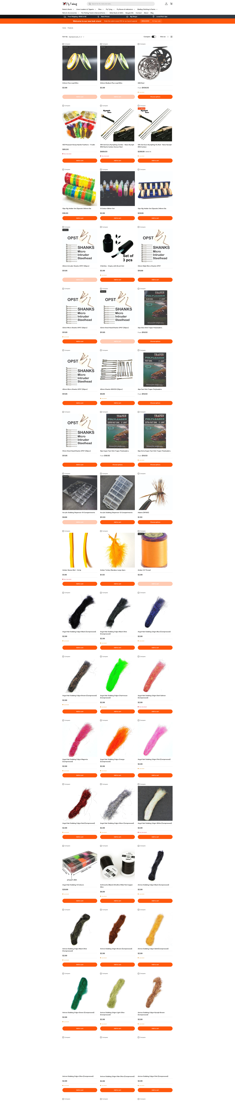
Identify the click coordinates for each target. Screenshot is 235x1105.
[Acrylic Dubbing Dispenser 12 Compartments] (117, 492)
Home (64, 28)
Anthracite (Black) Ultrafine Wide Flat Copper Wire (116, 886)
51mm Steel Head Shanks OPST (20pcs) (76, 451)
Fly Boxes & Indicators (125, 9)
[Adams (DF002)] (155, 492)
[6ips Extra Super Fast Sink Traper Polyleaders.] (155, 431)
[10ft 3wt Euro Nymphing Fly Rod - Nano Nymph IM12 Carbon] (155, 124)
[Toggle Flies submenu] (103, 9)
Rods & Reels (67, 9)
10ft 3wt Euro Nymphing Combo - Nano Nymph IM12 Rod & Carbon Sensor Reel (117, 146)
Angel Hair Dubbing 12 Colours (73, 885)
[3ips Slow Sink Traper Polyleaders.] (155, 307)
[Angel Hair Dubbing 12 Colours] (79, 865)
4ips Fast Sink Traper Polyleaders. (150, 389)
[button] (171, 4)
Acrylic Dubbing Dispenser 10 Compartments (78, 512)
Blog (152, 13)
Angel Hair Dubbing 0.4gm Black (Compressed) (79, 632)
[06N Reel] (155, 63)
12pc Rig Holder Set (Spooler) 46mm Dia (152, 208)
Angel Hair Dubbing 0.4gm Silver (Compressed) (117, 823)
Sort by (65, 37)
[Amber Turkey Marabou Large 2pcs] (117, 550)
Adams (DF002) (143, 512)
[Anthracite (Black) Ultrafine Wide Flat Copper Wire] (117, 865)
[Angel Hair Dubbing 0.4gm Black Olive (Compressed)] (117, 611)
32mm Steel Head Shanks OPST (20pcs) (114, 328)
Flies (100, 9)
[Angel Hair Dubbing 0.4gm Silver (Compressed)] (117, 803)
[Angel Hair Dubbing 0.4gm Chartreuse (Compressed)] (117, 675)
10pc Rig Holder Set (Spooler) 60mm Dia (76, 208)
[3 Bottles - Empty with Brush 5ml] (117, 246)
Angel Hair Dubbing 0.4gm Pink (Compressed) (154, 759)
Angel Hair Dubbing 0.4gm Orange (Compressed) (112, 760)
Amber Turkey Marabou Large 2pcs (112, 570)
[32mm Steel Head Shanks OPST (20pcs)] (117, 307)
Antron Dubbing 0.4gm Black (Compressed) (153, 885)
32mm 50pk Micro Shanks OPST (149, 266)
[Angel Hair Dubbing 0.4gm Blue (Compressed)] (155, 611)
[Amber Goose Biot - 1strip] (79, 550)
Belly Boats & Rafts (116, 13)
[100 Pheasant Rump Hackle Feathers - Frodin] (79, 124)
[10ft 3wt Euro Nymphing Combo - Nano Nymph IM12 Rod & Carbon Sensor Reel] (117, 124)
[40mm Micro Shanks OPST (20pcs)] (79, 369)
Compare (147, 37)
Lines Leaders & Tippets (85, 9)
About (146, 13)
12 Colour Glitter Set (107, 208)
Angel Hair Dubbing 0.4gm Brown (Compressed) (79, 696)
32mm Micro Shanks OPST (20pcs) (74, 328)
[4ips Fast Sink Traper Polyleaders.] (155, 369)
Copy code (157, 21)
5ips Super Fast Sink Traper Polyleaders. (114, 451)
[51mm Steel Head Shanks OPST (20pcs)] (79, 431)
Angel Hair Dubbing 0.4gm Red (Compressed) (78, 823)
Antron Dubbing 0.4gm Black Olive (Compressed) (74, 950)
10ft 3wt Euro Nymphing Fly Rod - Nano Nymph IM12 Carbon (155, 146)
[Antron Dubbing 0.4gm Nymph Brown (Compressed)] (155, 992)
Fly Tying (109, 9)
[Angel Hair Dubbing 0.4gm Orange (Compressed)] (117, 739)
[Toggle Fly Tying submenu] (114, 9)
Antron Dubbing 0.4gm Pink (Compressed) (153, 1076)
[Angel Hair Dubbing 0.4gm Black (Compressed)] (79, 611)
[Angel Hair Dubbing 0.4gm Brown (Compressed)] (79, 675)
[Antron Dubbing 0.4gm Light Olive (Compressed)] (117, 992)
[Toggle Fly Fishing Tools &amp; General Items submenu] (107, 13)
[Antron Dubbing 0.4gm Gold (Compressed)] (155, 928)
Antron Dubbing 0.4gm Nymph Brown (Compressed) (151, 1014)
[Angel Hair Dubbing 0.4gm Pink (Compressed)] (155, 739)
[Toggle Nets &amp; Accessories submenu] (78, 13)
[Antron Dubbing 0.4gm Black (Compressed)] (155, 865)
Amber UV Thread (144, 570)
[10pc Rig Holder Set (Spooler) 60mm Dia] (79, 188)
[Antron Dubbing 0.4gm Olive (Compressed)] (79, 1056)
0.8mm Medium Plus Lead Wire (111, 83)
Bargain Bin (130, 13)
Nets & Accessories (69, 13)
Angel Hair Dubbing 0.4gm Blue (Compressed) (154, 632)
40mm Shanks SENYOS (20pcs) (111, 389)
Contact (139, 13)
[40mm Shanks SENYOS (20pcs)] (117, 369)
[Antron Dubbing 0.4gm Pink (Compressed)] (155, 1056)
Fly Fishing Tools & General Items (93, 13)
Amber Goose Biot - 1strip (71, 570)
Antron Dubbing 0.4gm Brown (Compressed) (116, 949)
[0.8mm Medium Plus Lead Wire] (117, 63)
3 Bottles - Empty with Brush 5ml (112, 266)
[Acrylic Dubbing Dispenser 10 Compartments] (79, 492)
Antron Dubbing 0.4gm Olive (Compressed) (77, 1076)
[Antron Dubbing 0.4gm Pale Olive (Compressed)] (117, 1056)
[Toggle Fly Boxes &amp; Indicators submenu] (134, 9)
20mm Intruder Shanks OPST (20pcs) (75, 266)
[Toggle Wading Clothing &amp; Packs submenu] (157, 9)
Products (70, 28)
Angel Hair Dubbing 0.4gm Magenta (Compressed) (75, 760)
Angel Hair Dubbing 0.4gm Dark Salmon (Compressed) (152, 697)
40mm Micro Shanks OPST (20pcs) (74, 389)
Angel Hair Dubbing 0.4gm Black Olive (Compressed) (113, 633)
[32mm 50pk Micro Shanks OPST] (155, 246)
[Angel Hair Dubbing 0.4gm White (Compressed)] (155, 803)
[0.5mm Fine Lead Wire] (79, 63)
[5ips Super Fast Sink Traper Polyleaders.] (117, 431)
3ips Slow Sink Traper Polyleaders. (150, 328)
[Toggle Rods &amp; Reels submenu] (73, 9)
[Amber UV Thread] (155, 550)
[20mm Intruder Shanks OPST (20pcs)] (79, 246)
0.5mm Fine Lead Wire (70, 83)
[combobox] (121, 4)
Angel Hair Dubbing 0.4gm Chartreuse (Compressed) (113, 697)
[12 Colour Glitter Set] (117, 188)
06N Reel (141, 83)
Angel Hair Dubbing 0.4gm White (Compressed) (155, 823)
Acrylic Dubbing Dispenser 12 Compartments (116, 512)
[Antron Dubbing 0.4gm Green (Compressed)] (79, 992)
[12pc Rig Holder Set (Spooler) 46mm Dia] (155, 188)
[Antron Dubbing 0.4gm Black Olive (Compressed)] (79, 928)
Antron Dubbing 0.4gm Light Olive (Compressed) (112, 1014)
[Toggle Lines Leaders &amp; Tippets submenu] (95, 9)
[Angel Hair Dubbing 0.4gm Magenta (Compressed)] (79, 739)
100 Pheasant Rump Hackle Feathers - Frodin (78, 145)
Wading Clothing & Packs (146, 9)
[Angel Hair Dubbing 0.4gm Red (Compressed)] (79, 803)
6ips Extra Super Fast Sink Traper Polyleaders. (154, 451)
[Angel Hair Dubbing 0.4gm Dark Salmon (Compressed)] (155, 675)
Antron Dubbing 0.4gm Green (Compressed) (78, 1012)
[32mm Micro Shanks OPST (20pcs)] (79, 307)
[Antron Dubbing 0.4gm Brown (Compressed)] (117, 928)
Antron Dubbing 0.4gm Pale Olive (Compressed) (117, 1076)
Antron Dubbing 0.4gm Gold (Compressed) (153, 949)
